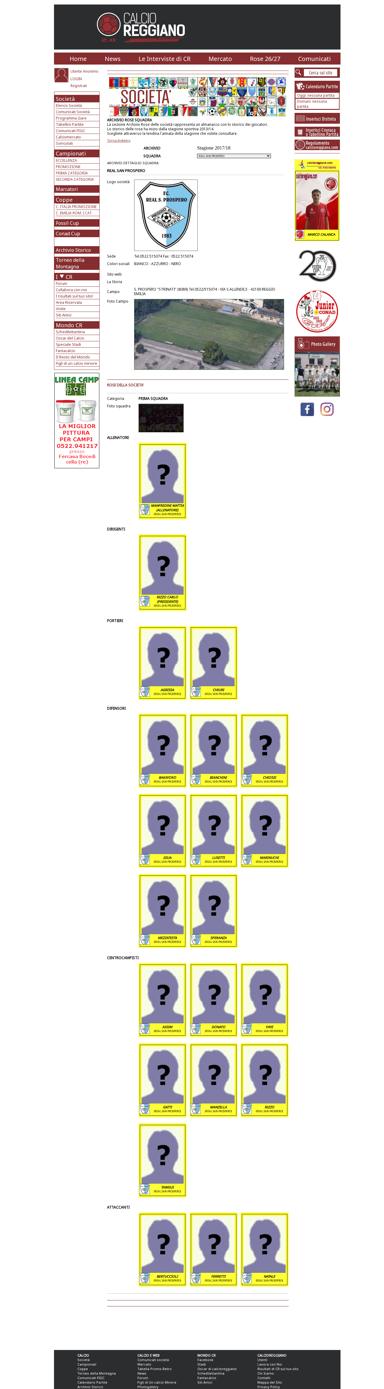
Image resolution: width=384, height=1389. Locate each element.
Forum (61, 283)
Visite (61, 308)
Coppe (64, 199)
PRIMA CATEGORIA (72, 173)
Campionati (71, 153)
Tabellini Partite (70, 124)
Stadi (201, 1364)
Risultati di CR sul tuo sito (277, 1368)
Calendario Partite (92, 1382)
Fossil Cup (67, 223)
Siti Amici (63, 315)
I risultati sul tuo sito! (74, 296)
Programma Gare (71, 118)
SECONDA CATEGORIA (75, 179)
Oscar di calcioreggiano (217, 1368)
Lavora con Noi (269, 1364)
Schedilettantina (70, 331)
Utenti (262, 1359)
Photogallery (147, 1386)
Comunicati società (153, 1359)
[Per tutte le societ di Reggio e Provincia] (76, 466)
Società (65, 98)
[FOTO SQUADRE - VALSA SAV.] (317, 394)
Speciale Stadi (68, 344)
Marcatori (67, 189)
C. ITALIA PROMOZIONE (76, 206)
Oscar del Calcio (70, 338)
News (113, 59)
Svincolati (64, 143)
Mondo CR (69, 325)
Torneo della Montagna (70, 263)
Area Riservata (69, 302)
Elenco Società (69, 105)
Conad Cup (68, 233)
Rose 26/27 (265, 59)
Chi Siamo (265, 1373)
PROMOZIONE (68, 166)
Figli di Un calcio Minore (156, 1382)
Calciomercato (68, 137)
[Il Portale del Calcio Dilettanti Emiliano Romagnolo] (143, 46)
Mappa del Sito (269, 1382)
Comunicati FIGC (70, 130)
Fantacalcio (65, 350)
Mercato (220, 59)
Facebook (205, 1359)
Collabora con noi (71, 289)
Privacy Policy (268, 1386)
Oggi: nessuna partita (315, 95)
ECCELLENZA (66, 160)
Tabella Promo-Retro (154, 1368)
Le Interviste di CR (164, 59)
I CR (64, 276)
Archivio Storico (73, 250)
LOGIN (76, 78)
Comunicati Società (73, 111)
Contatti (263, 1377)
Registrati (78, 85)
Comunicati (314, 59)
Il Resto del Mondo (73, 357)
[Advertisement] (77, 516)
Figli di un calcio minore (76, 363)
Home (78, 59)
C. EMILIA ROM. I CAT (74, 213)
